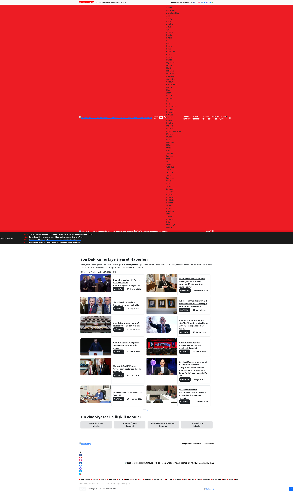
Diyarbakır (205, 479)
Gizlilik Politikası (193, 443)
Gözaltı (191, 479)
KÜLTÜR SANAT (142, 231)
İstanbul (94, 479)
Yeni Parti (177, 479)
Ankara (127, 479)
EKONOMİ (114, 231)
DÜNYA (121, 231)
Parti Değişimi (196, 424)
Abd (224, 479)
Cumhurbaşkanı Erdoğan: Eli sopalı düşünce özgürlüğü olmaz (126, 345)
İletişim (211, 443)
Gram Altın (209, 116)
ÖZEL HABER (98, 231)
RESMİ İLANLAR (162, 231)
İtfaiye (184, 479)
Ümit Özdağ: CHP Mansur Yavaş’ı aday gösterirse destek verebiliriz (127, 369)
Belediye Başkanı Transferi (163, 424)
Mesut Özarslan (96, 424)
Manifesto (204, 443)
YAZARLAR (186, 2)
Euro (196, 116)
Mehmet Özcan (130, 424)
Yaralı (198, 479)
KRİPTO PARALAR (112, 2)
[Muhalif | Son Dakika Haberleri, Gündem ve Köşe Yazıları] (85, 443)
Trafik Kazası (84, 479)
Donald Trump (158, 479)
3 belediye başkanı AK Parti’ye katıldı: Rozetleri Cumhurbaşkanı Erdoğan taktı (127, 283)
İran (236, 479)
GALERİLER (177, 2)
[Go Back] (291, 489)
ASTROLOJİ (122, 2)
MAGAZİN (132, 231)
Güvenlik (102, 479)
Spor (140, 479)
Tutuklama (111, 479)
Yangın (120, 479)
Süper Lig (147, 479)
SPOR (126, 231)
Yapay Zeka (216, 479)
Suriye (230, 479)
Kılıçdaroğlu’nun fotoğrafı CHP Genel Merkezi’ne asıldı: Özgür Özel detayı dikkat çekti (193, 304)
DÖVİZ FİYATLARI (100, 2)
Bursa (134, 479)
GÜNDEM (107, 231)
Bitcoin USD (221, 116)
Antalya (168, 479)
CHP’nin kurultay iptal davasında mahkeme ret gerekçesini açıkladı (190, 345)
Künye (184, 443)
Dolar (186, 116)
